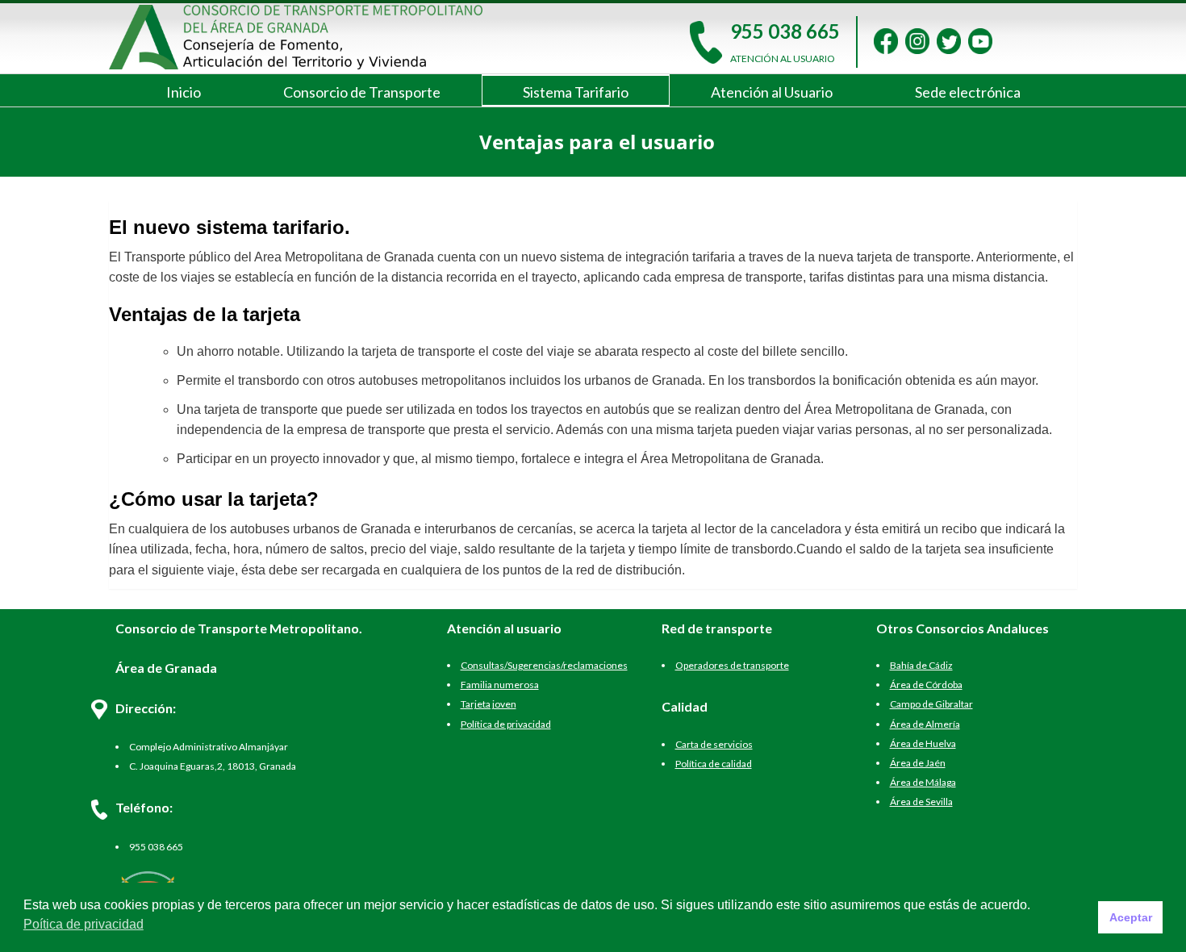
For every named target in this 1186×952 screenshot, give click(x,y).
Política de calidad (713, 764)
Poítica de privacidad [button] (83, 924)
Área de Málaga (923, 782)
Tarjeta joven (488, 704)
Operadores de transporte (732, 665)
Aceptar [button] (1130, 917)
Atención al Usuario (772, 92)
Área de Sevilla (921, 801)
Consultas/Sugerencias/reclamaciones (544, 665)
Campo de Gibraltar (931, 704)
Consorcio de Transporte (362, 92)
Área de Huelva (923, 743)
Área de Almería (925, 724)
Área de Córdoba (926, 685)
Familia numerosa (500, 685)
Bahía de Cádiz (921, 665)
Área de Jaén (918, 763)
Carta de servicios (714, 744)
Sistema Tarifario (575, 92)
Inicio (183, 92)
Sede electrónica (968, 92)
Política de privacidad (506, 724)
